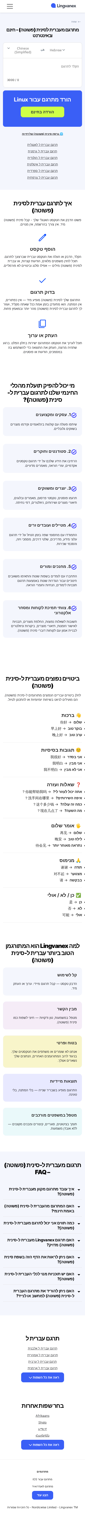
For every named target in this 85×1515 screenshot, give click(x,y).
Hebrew (55, 50)
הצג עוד (42, 1495)
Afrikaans (42, 1416)
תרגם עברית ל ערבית (42, 1362)
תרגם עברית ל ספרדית (42, 171)
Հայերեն (42, 1435)
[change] (42, 50)
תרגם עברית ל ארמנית (43, 1368)
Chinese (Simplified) (23, 50)
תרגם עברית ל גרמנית (42, 151)
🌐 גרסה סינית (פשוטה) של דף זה (42, 133)
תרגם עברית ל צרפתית (42, 177)
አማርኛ (42, 1429)
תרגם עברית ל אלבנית (42, 1348)
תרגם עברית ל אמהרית (42, 1355)
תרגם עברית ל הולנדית (42, 158)
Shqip (42, 1422)
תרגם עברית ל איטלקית (42, 164)
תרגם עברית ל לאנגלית (42, 145)
